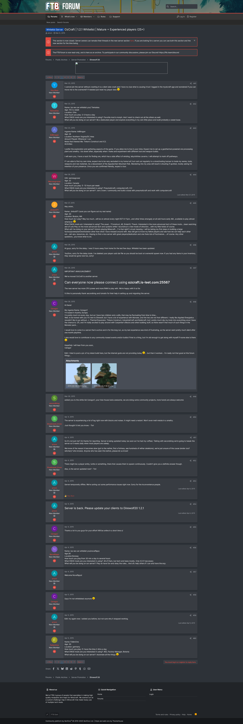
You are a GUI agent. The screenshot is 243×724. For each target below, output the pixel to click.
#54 (194, 504)
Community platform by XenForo (70, 721)
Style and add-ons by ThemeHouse (109, 721)
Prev (50, 77)
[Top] (193, 714)
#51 (194, 437)
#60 (194, 638)
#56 (194, 548)
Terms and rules (162, 714)
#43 (194, 128)
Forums (100, 699)
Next (80, 77)
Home (99, 694)
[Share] (191, 83)
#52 (194, 461)
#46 (194, 245)
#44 (194, 175)
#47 (194, 268)
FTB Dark (54, 714)
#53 (194, 481)
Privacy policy (175, 714)
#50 (194, 417)
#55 (194, 527)
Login (151, 694)
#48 (194, 302)
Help (184, 714)
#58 (194, 595)
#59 (194, 615)
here (132, 41)
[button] (76, 17)
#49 (194, 396)
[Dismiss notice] (194, 40)
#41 (194, 83)
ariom (50, 33)
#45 (194, 203)
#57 (194, 572)
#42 (194, 104)
